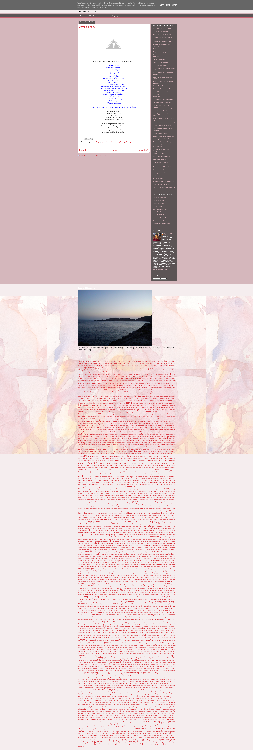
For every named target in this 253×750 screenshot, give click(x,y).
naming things (117, 472)
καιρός (112, 647)
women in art (128, 545)
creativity (98, 400)
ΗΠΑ (148, 637)
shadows (127, 519)
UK (126, 537)
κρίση (105, 658)
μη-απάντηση (117, 666)
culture (143, 400)
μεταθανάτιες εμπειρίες (142, 664)
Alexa (85, 370)
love (173, 456)
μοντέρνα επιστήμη (117, 673)
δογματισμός (95, 596)
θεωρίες (85, 643)
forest (107, 423)
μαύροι (166, 662)
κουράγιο (93, 658)
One (132, 478)
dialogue (80, 407)
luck (86, 458)
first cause (83, 423)
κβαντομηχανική (96, 653)
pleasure (116, 491)
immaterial (165, 440)
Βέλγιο (126, 579)
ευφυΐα (173, 632)
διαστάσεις (81, 592)
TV (124, 537)
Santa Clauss (120, 509)
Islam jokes (119, 449)
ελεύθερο (107, 604)
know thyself (124, 451)
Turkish (117, 537)
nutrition (151, 476)
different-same (91, 407)
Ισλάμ (135, 645)
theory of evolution (86, 534)
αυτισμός (115, 577)
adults (116, 361)
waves (149, 541)
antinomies (171, 372)
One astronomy (139, 478)
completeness (122, 394)
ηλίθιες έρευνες (113, 637)
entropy (173, 414)
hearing (86, 434)
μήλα (87, 668)
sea (146, 517)
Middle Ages (99, 465)
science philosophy (127, 513)
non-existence (137, 474)
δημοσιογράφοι (82, 590)
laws (132, 453)
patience (116, 484)
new (161, 472)
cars (89, 385)
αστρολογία (132, 575)
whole (157, 543)
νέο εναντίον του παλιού (165, 675)
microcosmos (171, 463)
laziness (136, 453)
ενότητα (80, 617)
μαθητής (129, 662)
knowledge (138, 451)
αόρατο (173, 567)
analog (143, 370)
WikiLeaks (166, 543)
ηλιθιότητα (122, 637)
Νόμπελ (144, 677)
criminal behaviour (107, 400)
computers (92, 396)
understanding (155, 536)
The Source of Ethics (159, 59)
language (114, 453)
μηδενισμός (81, 668)
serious (110, 519)
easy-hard (114, 412)
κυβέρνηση (129, 658)
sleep (151, 522)
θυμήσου (146, 643)
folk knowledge (92, 423)
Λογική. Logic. (87, 26)
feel (138, 421)
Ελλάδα (113, 604)
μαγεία (164, 660)
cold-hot (85, 392)
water (144, 541)
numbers (145, 476)
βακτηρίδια (105, 579)
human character (165, 436)
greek (106, 430)
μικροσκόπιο (100, 670)
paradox (127, 482)
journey (158, 449)
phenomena (111, 487)
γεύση (100, 584)
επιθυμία (147, 619)
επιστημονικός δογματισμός (122, 630)
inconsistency (81, 445)
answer (131, 372)
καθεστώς (81, 647)
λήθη (99, 660)
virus (119, 541)
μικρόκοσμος (81, 670)
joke (143, 449)
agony (149, 368)
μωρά (130, 675)
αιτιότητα (166, 552)
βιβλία (155, 579)
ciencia (94, 390)
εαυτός (91, 599)
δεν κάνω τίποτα (120, 588)
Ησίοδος (163, 637)
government (87, 430)
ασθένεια (110, 575)
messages (149, 463)
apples (103, 374)
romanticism (92, 509)
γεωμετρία (113, 584)
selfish (94, 519)
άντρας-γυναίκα (105, 567)
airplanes (167, 368)
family (110, 421)
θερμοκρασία (135, 640)
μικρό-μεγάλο (165, 668)
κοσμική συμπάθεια (162, 656)
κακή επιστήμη (119, 647)
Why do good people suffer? (161, 31)
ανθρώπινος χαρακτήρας (101, 562)
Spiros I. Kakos (91, 526)
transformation (171, 535)
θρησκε (99, 643)
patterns (126, 484)
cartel (92, 385)
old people (117, 478)
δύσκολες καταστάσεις (147, 597)
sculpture (141, 517)
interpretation (170, 447)
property (114, 497)
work (165, 545)
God (145, 427)
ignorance (119, 440)
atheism (141, 376)
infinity (108, 445)
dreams (80, 412)
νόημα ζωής (118, 677)
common (156, 392)
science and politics (92, 511)
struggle (124, 528)
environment (82, 416)
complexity (143, 394)
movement (150, 470)
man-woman (137, 458)
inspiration (141, 445)
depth (127, 405)
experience (103, 419)
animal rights (95, 372)
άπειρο (117, 569)
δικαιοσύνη (130, 594)
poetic (122, 491)
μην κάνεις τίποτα (94, 668)
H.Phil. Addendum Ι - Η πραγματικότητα (159, 95)
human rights (104, 438)
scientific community (98, 515)
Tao (82, 532)
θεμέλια (112, 640)
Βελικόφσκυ (133, 579)
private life (153, 495)
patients (121, 484)
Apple (99, 374)
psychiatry (134, 497)
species (173, 524)
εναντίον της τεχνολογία (160, 610)
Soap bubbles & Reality (159, 86)
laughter (124, 453)
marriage (152, 458)
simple (86, 522)
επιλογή (161, 619)
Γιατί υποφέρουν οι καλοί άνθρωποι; (163, 28)
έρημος (85, 632)
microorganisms (82, 465)
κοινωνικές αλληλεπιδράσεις (95, 656)
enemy (134, 414)
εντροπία (107, 617)
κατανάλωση (121, 649)
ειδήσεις (157, 599)
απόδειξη (93, 571)
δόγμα (87, 596)
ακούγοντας (100, 554)
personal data (95, 487)
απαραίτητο (111, 569)
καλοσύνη (161, 647)
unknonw (127, 539)
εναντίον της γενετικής (159, 606)
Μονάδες (145, 670)
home (165, 434)
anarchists (155, 370)
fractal (143, 423)
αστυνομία (150, 575)
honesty (89, 436)
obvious (94, 478)
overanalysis (95, 482)
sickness (155, 519)
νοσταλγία (157, 677)
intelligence (165, 445)
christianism (137, 388)
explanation (143, 419)
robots (80, 509)
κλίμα (155, 653)
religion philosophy (121, 504)
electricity (87, 414)
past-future (98, 484)
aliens (115, 370)
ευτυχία (167, 632)
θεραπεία (127, 640)
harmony (156, 432)
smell (173, 522)
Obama (156, 476)
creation (92, 400)
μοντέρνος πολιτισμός (148, 672)
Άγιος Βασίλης (98, 550)
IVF (127, 449)
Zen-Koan (146, 547)
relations (141, 502)
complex (136, 394)
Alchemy (80, 370)
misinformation (82, 467)
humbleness (128, 438)
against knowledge (100, 365)
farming (120, 421)
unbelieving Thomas (135, 537)
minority (139, 465)
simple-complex (104, 522)
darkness (80, 403)
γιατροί (145, 584)
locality (141, 456)
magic (103, 458)
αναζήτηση (172, 556)
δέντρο (134, 588)
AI (159, 368)
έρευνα (80, 632)
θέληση (106, 640)
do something (111, 410)
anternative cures (144, 372)
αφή (84, 579)
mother (134, 470)
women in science (138, 545)
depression (122, 405)
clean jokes (130, 390)
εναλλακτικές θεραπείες (88, 606)
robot (173, 506)
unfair (84, 539)
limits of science (101, 456)
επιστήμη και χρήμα (124, 624)
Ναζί (145, 675)
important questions (125, 443)
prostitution (121, 497)
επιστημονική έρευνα (154, 628)
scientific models (159, 515)
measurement (162, 460)
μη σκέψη (101, 666)
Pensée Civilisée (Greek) (160, 170)
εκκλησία (107, 602)
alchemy (172, 368)
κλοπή (160, 653)
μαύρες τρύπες (159, 662)
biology (145, 380)
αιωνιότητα (81, 554)
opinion (158, 478)
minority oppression (148, 465)
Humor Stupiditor (157, 212)
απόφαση (153, 571)
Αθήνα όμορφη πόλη (100, 552)
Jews (140, 449)
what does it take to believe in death (114, 543)
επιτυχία (149, 630)
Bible (129, 380)
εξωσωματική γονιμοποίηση (85, 619)
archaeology (119, 374)
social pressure (106, 524)
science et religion (94, 513)
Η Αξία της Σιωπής (158, 178)
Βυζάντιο (130, 581)
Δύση (138, 597)
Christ (130, 388)
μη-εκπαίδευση (133, 666)
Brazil (115, 383)
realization (99, 502)
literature (117, 456)
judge (164, 449)
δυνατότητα (132, 597)
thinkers (102, 535)
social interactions (95, 524)
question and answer (111, 499)
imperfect (96, 443)
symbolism (139, 530)
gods (154, 427)
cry (127, 400)
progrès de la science (84, 497)
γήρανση (136, 584)
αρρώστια (140, 573)
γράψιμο (152, 586)
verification (90, 541)
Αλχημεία (115, 556)
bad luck (143, 378)
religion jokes (110, 504)
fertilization (148, 421)
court (163, 398)
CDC (133, 385)
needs (144, 472)
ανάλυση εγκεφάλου (118, 558)
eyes (79, 421)
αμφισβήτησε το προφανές (139, 556)
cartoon (96, 385)
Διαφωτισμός (136, 592)
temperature (129, 532)
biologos (139, 380)
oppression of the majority (130, 480)
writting (101, 547)
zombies (159, 547)
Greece (94, 429)
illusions (143, 440)
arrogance (155, 374)
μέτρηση (94, 666)
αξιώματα (147, 567)
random (159, 499)
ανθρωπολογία (82, 564)
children (101, 387)
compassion (114, 394)
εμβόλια (132, 604)
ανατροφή (87, 560)
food (99, 423)
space (158, 524)
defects (166, 403)
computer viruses (82, 396)
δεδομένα (105, 588)
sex (119, 519)
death (128, 402)
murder (162, 470)
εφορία (104, 635)
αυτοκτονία (155, 577)
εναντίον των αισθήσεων (88, 614)
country (137, 398)
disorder (167, 407)
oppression (81, 480)
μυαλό (104, 675)
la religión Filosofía (88, 453)
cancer (157, 383)
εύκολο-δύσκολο (154, 632)
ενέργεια (153, 615)
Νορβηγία (150, 677)
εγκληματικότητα (117, 599)
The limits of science (159, 49)
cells (136, 385)
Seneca (99, 519)
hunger (152, 438)
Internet (161, 446)
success (100, 530)
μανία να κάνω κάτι (143, 662)
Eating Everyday (157, 206)
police (140, 491)
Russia (98, 509)
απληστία (155, 569)
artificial (165, 374)
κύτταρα (163, 658)
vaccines (164, 539)
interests (130, 447)
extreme (173, 419)
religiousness (155, 504)
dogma (138, 409)
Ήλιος (140, 637)
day (116, 403)
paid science (103, 482)
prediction (81, 495)
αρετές (173, 571)
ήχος (167, 637)
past (93, 484)
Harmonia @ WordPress (160, 215)
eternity (119, 416)
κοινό (173, 653)
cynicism (165, 400)
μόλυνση (139, 670)
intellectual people (155, 445)
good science (164, 427)
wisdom (104, 545)
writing (85, 547)
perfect (168, 484)
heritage (121, 434)
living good (135, 456)
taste (94, 532)
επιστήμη (170, 619)
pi (174, 489)
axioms (106, 378)
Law (129, 453)
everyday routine (155, 416)
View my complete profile (160, 269)
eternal (113, 416)
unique (106, 539)
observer (89, 478)
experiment (111, 419)
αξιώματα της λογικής (117, 142)
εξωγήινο (165, 617)
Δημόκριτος (171, 588)
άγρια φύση (127, 550)
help (110, 434)
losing (169, 456)
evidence (170, 416)
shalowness (134, 519)
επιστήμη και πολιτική (92, 624)
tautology (99, 532)
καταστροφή (155, 651)
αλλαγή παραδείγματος (145, 554)
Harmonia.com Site (129, 16)
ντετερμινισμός (170, 677)
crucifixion (123, 400)
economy (144, 411)
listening (110, 456)
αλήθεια (126, 554)
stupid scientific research (151, 528)
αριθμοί (80, 573)
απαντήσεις (97, 569)
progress (94, 497)
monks (117, 470)
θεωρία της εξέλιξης (159, 640)
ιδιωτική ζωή (95, 645)
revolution (144, 506)
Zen (142, 547)
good (158, 427)
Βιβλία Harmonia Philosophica (161, 221)
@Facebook (142, 16)
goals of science (138, 427)
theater (155, 532)
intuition (80, 449)
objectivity (162, 476)
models (90, 467)
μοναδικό (152, 670)
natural (128, 472)
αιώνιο (173, 552)
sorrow (144, 524)
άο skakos (167, 567)
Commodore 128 (120, 392)
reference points (120, 502)
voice (127, 541)
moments (94, 470)
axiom (87, 142)
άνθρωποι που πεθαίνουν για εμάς (137, 562)
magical (108, 458)
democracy (106, 405)
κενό (105, 653)
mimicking (106, 465)
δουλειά (108, 597)
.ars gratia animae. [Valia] (160, 209)
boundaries (85, 383)
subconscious (171, 528)
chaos (166, 385)
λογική (128, 142)
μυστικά (120, 675)
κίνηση (114, 653)
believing (118, 380)
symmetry (152, 530)
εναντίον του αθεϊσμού (98, 612)
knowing (131, 451)
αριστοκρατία (100, 573)
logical (149, 456)
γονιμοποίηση (140, 586)
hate (169, 432)
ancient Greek (172, 370)
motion (139, 470)
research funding (113, 506)
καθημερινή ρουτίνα (96, 647)
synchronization (167, 530)
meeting (108, 463)
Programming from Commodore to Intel (164, 181)
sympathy (159, 530)
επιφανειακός (156, 630)
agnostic (136, 368)
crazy (87, 400)
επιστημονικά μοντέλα (133, 626)
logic (102, 142)
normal (91, 476)
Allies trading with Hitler (159, 159)
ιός (129, 645)
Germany (120, 427)
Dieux (84, 407)
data (97, 403)
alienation (109, 370)
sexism (123, 519)
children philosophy (112, 388)
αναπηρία (159, 558)
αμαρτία (126, 556)
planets (97, 491)
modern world (87, 470)
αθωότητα (118, 552)
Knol (119, 451)
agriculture (155, 368)
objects (168, 476)
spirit (85, 526)
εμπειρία (143, 604)
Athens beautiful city (170, 376)
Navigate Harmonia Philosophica (162, 184)
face (81, 421)
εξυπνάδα (159, 617)
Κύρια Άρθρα (155, 658)
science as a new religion (144, 511)
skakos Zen (131, 522)
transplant (87, 537)
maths (122, 460)
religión (168, 502)
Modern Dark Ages (152, 467)
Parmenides (154, 482)
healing (173, 432)
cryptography (137, 400)
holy (161, 434)
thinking (107, 535)
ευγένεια (129, 632)
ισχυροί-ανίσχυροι (169, 645)
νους (163, 677)
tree (95, 537)
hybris (164, 438)
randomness (167, 499)
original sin (167, 480)
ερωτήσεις (97, 632)
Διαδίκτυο (121, 590)
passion (89, 484)
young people (127, 547)
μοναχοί (165, 670)
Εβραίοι (96, 599)
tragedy (163, 535)
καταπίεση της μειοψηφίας (166, 649)
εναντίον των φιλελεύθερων (120, 615)
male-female (128, 458)
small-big (162, 522)
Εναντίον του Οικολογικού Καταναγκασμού (160, 145)
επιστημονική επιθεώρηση (137, 628)
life (86, 455)
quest (97, 499)
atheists (155, 376)
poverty (127, 493)
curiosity (156, 400)
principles (137, 495)
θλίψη (94, 643)
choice (120, 388)
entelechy (167, 414)
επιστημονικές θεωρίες (104, 628)
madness (98, 458)
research (104, 506)
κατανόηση (130, 649)
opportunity (164, 478)
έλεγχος (151, 602)
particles (165, 482)
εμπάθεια (137, 604)
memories (115, 463)
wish (109, 545)
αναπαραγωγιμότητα (150, 558)
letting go (172, 453)
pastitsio (105, 484)
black (153, 380)
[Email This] (85, 139)
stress (105, 528)
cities (110, 390)
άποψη (158, 571)
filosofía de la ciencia (169, 421)
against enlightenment (163, 363)
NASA (123, 472)
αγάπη (165, 547)
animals (103, 372)
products (164, 495)
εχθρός (109, 635)
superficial (121, 530)
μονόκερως (81, 673)
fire (78, 423)
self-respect (87, 519)
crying (131, 400)
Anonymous (125, 372)
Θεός (121, 640)
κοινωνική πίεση (110, 656)
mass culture (168, 458)
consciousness (139, 396)
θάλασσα (172, 637)
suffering (106, 530)
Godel (150, 427)
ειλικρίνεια (168, 599)
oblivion (172, 476)
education (152, 411)
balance (162, 378)
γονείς (127, 586)
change (160, 385)
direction (120, 407)
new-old (84, 474)
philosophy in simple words (167, 487)
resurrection (136, 506)
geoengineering (91, 427)
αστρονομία (141, 575)
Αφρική (88, 579)
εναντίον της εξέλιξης (126, 608)
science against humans (152, 509)
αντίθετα (130, 564)
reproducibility (88, 506)
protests (128, 497)
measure (154, 460)
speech (80, 526)
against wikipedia (120, 368)
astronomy (133, 376)
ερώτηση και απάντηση (114, 632)
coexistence (151, 390)
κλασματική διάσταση (146, 653)
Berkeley (124, 380)
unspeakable (146, 539)
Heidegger (96, 434)
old (113, 478)
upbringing (153, 539)
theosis (97, 535)
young (121, 547)
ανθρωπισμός (113, 562)
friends (120, 425)
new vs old (166, 472)
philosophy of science (99, 489)
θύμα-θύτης (139, 643)
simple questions (94, 522)
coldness (90, 392)
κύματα (141, 658)
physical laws (158, 489)
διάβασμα (106, 590)
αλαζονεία (109, 554)
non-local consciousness (160, 474)
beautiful (167, 378)
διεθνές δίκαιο (111, 594)
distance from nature (85, 410)
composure (162, 394)
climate (135, 390)
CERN (150, 385)
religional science (145, 504)
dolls (162, 410)
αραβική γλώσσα (166, 571)
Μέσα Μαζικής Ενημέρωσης (117, 664)
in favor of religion (170, 443)
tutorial (121, 537)
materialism (99, 460)
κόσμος (172, 655)
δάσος (99, 588)
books (80, 383)
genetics (171, 425)
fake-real (105, 421)
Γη (132, 584)
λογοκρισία (140, 660)
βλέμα (92, 581)
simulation (118, 522)
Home (114, 150)
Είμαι (174, 599)
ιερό (102, 645)
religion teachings (134, 504)
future (138, 425)
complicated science (153, 394)
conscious (129, 396)
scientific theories (107, 517)
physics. (171, 489)
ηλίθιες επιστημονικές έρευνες (96, 637)
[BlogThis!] (86, 139)
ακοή (92, 554)
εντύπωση (113, 617)
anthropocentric (154, 372)
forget (112, 423)
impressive (160, 443)
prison (147, 495)
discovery (149, 407)
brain (92, 383)
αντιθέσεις (124, 564)
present (121, 495)
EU (134, 416)
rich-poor (155, 506)
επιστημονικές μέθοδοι (120, 628)
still (91, 528)
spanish (163, 524)
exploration (167, 419)
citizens (115, 390)
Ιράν (132, 645)
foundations (137, 423)
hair (135, 430)
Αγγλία (91, 550)
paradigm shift (120, 482)
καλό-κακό (153, 647)
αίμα (127, 552)
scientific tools (118, 517)
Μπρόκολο (99, 675)
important (103, 443)
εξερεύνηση (134, 617)
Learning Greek (150, 453)
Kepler (99, 451)
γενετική (171, 581)
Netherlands (155, 472)
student (129, 528)
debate (135, 403)
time (119, 534)
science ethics (104, 513)
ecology (125, 411)
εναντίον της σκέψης (146, 610)
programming (171, 495)
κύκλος (136, 658)
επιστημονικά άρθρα (102, 626)
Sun (116, 530)
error (98, 416)
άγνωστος (121, 550)
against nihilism (144, 365)
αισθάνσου (139, 552)
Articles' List (92, 16)
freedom (110, 425)
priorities (142, 495)
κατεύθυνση (163, 651)
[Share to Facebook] (90, 139)
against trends (111, 368)
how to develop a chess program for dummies (111, 436)
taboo (173, 530)
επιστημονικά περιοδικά (149, 626)
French (115, 425)
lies (82, 456)
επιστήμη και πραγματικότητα (108, 624)
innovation (129, 445)
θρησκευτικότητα (130, 643)
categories (102, 385)
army (149, 374)
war (141, 541)
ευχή (87, 635)
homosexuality (82, 436)
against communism (103, 363)
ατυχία (106, 577)
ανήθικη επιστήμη (138, 560)
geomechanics (107, 427)
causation (125, 385)
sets (116, 519)
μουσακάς (172, 673)
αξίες (119, 567)
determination (157, 405)
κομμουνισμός (147, 656)
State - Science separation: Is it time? (164, 123)
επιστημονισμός (140, 630)
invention (86, 449)
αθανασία (172, 550)
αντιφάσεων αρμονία (85, 567)
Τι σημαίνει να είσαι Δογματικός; (162, 102)
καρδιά (95, 649)
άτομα (96, 577)
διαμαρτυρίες (168, 590)
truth (105, 537)
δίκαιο (124, 594)
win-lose (97, 545)
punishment (159, 497)
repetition (80, 506)
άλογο (94, 556)
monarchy (105, 470)
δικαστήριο (149, 594)
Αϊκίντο (124, 552)
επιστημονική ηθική (168, 628)
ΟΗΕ (95, 679)
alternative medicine (128, 370)
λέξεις (95, 660)
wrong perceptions (110, 547)
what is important (131, 543)
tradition (158, 535)
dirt (125, 407)
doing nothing (156, 410)
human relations (95, 438)
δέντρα (128, 588)
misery (173, 465)
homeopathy (171, 434)
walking (137, 541)
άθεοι (87, 551)
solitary (135, 524)
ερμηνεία (91, 632)
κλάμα (130, 653)
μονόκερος (171, 670)
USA (160, 539)
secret (154, 517)
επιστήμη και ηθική (141, 622)
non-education (121, 474)
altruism (138, 370)
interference (136, 447)
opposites (172, 478)
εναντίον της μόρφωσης (110, 610)
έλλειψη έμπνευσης (123, 604)
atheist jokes (148, 376)
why (161, 543)
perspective (102, 487)
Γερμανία (94, 584)
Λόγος (147, 660)
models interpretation (100, 467)
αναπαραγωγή (138, 558)
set (114, 519)
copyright (105, 398)
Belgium (109, 380)
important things (137, 443)
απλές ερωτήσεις (146, 569)
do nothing (103, 410)
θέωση (90, 643)
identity (105, 440)
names (110, 472)
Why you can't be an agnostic (161, 156)
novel (135, 476)
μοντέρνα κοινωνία (131, 673)
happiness (140, 430)
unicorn (101, 539)
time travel (124, 535)
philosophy (130, 486)
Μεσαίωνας (131, 664)
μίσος (111, 670)
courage (159, 398)
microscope (91, 465)
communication (87, 394)
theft (159, 532)
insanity (135, 445)
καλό (148, 647)
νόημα (110, 677)
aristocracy (144, 374)
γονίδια (132, 586)
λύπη (159, 660)
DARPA (86, 403)
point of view (133, 491)
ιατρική (160, 642)
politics (158, 491)
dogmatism (146, 409)
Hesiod (131, 434)
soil (132, 524)
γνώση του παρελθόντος (117, 586)
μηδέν (173, 666)
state (148, 526)
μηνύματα (102, 668)
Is (111, 449)
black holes (159, 380)
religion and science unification (95, 504)
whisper (153, 543)
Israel (124, 449)
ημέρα (144, 637)
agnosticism (143, 368)
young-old (134, 547)
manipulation (145, 458)
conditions (123, 396)
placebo (84, 491)
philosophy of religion (85, 489)
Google (80, 430)
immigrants (172, 440)
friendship (125, 425)
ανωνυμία (114, 567)
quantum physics (90, 499)
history (142, 434)
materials (108, 460)
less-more (166, 453)
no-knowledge (107, 474)
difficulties (99, 407)
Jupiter (79, 451)
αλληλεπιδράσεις (158, 554)
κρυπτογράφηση (120, 658)
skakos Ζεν (139, 522)
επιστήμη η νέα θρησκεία (109, 621)
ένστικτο (86, 617)
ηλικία (128, 637)
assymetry (119, 376)
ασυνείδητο (165, 575)
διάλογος (160, 590)
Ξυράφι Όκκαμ (89, 679)
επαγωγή (97, 619)
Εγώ (123, 599)
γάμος (141, 581)
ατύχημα (101, 577)
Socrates (121, 524)
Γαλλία (136, 581)
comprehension (171, 394)
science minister (114, 513)
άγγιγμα (86, 550)
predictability (165, 493)
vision (124, 541)
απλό (159, 569)
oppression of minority (93, 480)
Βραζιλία (124, 581)
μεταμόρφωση (155, 664)
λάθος (169, 658)
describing (133, 405)
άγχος (133, 550)
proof (101, 497)
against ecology (137, 363)
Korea (167, 451)
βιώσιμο (87, 581)
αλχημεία (108, 556)
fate (128, 421)
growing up (127, 430)
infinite (103, 445)
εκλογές (113, 602)
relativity (155, 502)
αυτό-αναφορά (122, 577)
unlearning (134, 539)
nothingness (129, 476)
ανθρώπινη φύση (88, 562)
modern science (164, 467)
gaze (149, 425)
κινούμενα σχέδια (122, 653)
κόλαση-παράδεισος (126, 656)
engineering (145, 414)
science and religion (118, 511)
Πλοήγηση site (116, 16)
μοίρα (128, 670)
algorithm (99, 370)
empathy (107, 414)
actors (107, 361)
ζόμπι (128, 635)
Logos (158, 456)
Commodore (111, 392)
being (103, 380)
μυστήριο (115, 675)
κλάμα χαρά (136, 653)
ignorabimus (111, 440)
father (132, 421)
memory (123, 463)
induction (92, 445)
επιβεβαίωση (120, 619)
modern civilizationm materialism (135, 467)
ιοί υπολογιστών (122, 645)
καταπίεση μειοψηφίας (150, 649)
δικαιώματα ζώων (140, 594)
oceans (109, 478)
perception (160, 484)
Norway (96, 476)
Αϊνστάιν (132, 552)
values (169, 539)
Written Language (93, 547)
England (152, 414)
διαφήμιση (111, 592)
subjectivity (92, 530)
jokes (147, 449)
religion (162, 501)
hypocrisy (82, 440)
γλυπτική (155, 584)
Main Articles (115, 458)
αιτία (161, 552)
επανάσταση (111, 619)
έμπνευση (172, 604)
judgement (170, 449)
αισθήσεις (154, 551)
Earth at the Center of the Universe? (163, 89)
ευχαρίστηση (81, 635)
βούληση (118, 581)
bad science (150, 378)
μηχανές (113, 668)
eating (119, 412)
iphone (96, 449)
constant (156, 396)
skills (144, 522)
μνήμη (122, 670)
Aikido (162, 368)
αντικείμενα (137, 564)
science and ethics (164, 509)
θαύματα (91, 640)
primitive (131, 495)
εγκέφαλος (105, 599)
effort (158, 412)
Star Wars (139, 526)
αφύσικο (94, 579)
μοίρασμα (133, 670)
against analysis (136, 361)
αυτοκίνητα (147, 577)
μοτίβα (167, 673)
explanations (151, 419)
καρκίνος (102, 649)
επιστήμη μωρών (136, 624)
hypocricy (171, 438)
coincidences (159, 390)
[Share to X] (88, 139)
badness (156, 378)
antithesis (86, 374)
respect (121, 506)
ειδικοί (162, 599)
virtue (116, 541)
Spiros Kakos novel (115, 526)
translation (81, 537)
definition (172, 403)
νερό (92, 677)
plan (88, 491)
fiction (161, 421)
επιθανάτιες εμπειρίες (137, 619)
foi (87, 423)
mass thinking (86, 460)
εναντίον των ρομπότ (105, 615)
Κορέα (153, 656)
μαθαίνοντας (108, 662)
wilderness (81, 545)
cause (129, 385)
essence (102, 416)
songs (140, 524)
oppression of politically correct (111, 480)
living (129, 456)
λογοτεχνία (154, 660)
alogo (119, 370)
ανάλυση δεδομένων (104, 558)
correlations (112, 398)
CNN (139, 390)
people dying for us (149, 484)
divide (94, 410)
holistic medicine (155, 434)
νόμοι (139, 677)
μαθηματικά (117, 662)
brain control (109, 383)
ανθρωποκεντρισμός (169, 562)
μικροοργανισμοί (91, 670)
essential (108, 416)
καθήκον (87, 647)
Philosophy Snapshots (159, 197)
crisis (114, 400)
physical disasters (148, 489)
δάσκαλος (93, 588)
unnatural (139, 539)
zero (154, 547)
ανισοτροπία (112, 564)
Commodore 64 (132, 392)
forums (131, 423)
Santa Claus (113, 509)
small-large (169, 522)
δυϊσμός (114, 597)
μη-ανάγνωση (109, 666)
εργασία (172, 630)
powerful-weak (138, 493)
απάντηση (104, 569)
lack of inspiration (103, 453)
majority (122, 458)
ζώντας (160, 635)
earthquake (107, 412)
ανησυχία (147, 560)
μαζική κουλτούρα (89, 662)
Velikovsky (83, 541)
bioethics (133, 380)
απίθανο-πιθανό (125, 569)
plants (107, 491)
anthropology (163, 372)
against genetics (88, 365)
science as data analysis (160, 511)
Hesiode (135, 434)
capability (162, 383)
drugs (85, 412)
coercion (144, 390)
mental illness (133, 463)
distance (173, 407)
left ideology (158, 453)
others (80, 482)
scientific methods (148, 515)
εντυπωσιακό (121, 617)
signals (160, 519)
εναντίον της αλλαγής (131, 606)
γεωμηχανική (120, 584)
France (148, 423)
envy (87, 416)
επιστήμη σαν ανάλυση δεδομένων (154, 624)
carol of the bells (82, 385)
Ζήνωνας (123, 635)
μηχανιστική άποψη (144, 668)
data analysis (104, 403)
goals (131, 427)
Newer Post (84, 150)
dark (174, 400)
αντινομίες (164, 564)
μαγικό (169, 660)
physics (166, 489)
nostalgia (102, 476)
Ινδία (115, 645)
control (100, 398)
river (169, 506)
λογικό (127, 660)
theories (167, 532)
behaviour (97, 380)
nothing (122, 476)
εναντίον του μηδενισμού (151, 612)
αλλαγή (133, 554)
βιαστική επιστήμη (146, 579)
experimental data (121, 419)
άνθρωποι (122, 562)
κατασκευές (146, 651)
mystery (97, 472)
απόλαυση (107, 571)
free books (169, 423)
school (126, 509)
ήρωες (159, 637)
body (173, 380)
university (122, 539)
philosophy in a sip (154, 487)
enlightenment (160, 414)
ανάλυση (94, 558)
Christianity (144, 388)
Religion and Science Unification (162, 34)
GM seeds (126, 427)
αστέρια (125, 575)
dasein (92, 403)
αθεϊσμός (81, 552)
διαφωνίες (128, 592)
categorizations (110, 385)
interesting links (112, 447)
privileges (159, 495)
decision (147, 403)
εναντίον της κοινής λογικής (163, 608)
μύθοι (109, 675)
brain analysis (99, 383)
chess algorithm (87, 388)
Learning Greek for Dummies (161, 173)
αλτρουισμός (101, 556)
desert (138, 405)
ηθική (166, 635)
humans (120, 438)
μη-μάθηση (142, 666)
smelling (80, 524)
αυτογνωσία (140, 577)
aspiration (103, 376)
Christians (152, 388)
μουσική (80, 675)
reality (93, 501)
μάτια (152, 662)
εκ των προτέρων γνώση (95, 602)
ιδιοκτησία (81, 645)
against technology (90, 368)
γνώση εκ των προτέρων (102, 586)
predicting (172, 493)
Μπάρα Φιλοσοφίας (89, 675)
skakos (125, 522)
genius (84, 427)
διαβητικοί (113, 590)
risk (167, 506)
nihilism (100, 474)
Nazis (137, 472)
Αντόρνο (96, 567)
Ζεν (113, 635)
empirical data (116, 414)
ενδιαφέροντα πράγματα (142, 615)
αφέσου (80, 579)
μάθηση (124, 662)
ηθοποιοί (172, 635)
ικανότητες (110, 645)
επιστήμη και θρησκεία (155, 622)
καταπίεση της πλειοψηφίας (108, 651)
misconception (165, 465)
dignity (109, 407)
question (102, 499)
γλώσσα (167, 583)
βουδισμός (112, 581)
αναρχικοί (172, 558)
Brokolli (119, 383)
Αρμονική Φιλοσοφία (124, 573)
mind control (119, 465)
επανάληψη (103, 619)
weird (79, 543)
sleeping (156, 522)
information (115, 445)
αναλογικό (88, 558)
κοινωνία (81, 655)
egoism (163, 412)
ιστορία (154, 645)
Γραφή (146, 586)
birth (150, 380)
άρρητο (134, 573)
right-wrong (161, 506)
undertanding (166, 537)
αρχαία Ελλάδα (160, 573)
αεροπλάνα (165, 550)
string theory (111, 528)
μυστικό (125, 675)
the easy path (149, 532)
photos (140, 489)
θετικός (142, 640)
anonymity (117, 372)
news (89, 474)
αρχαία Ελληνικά (170, 573)
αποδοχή (100, 571)
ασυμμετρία (157, 575)
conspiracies (149, 396)
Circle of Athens (104, 390)
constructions (171, 396)
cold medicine (167, 390)
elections (80, 414)
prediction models (90, 495)
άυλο (110, 577)
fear (135, 421)
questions (134, 499)
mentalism (142, 463)
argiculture (130, 374)
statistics (87, 528)
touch (135, 535)
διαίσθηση (136, 590)
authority (85, 378)
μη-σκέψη (159, 666)
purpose (166, 497)
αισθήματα (146, 552)
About (151, 16)
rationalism (81, 502)
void (130, 541)
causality (119, 385)
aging (131, 368)
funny (133, 425)
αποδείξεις (86, 571)
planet (92, 491)
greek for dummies (114, 430)
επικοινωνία (154, 619)
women (121, 545)
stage (134, 526)
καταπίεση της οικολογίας (87, 651)
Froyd (130, 425)
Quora (140, 499)
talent (79, 532)
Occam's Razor (102, 478)
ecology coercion (134, 412)
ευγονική (135, 632)
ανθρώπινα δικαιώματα (159, 560)
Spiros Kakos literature (102, 526)
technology (113, 532)
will (85, 545)
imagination (150, 440)
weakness (157, 541)
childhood (95, 388)
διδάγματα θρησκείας (91, 594)
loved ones (81, 458)
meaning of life (144, 460)
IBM (97, 440)
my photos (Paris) (88, 472)
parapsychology (135, 482)
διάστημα (88, 592)
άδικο (146, 550)
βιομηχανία (81, 581)
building (130, 383)
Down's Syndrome (169, 410)
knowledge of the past (150, 451)
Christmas (158, 388)
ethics (129, 416)
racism (144, 499)
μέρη (105, 664)
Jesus (136, 449)
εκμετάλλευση (121, 602)
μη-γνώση (125, 666)
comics (104, 392)
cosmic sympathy (122, 398)
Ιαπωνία (152, 643)
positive (85, 493)
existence (89, 418)
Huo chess (158, 438)
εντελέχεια (93, 617)
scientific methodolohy (136, 515)
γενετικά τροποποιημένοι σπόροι (158, 581)
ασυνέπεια (172, 575)
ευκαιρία (146, 632)
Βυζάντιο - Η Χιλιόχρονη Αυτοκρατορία (164, 142)
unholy (96, 539)
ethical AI (123, 416)
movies (157, 470)
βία (138, 579)
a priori (80, 361)
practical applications (150, 493)
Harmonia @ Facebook (159, 218)
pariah (148, 482)
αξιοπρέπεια (134, 567)
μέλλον (101, 664)
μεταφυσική (88, 666)
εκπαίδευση (130, 602)
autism (90, 378)
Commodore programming (145, 392)
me (130, 460)
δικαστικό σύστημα (159, 594)
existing (97, 419)
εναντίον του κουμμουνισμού (134, 612)
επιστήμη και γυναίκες (128, 622)
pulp (154, 497)
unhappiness (90, 539)
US (157, 539)
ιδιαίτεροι (172, 643)
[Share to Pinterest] (92, 139)
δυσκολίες (158, 597)
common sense (165, 392)
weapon (167, 541)
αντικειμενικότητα (146, 564)
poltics (170, 491)
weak (152, 541)
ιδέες (167, 643)
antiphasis (80, 374)
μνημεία (116, 670)
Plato (111, 491)
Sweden (133, 530)
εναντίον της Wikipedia (117, 606)
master (92, 460)
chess (79, 388)
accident (98, 361)
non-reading (171, 474)
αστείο (120, 575)
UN (129, 537)
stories (95, 528)
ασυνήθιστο (81, 577)
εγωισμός (128, 599)
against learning (112, 365)
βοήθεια (105, 581)
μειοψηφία (95, 664)
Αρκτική (107, 573)
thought (113, 535)
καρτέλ (108, 649)
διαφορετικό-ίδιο (119, 592)
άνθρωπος (91, 564)
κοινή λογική (166, 653)
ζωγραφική (138, 635)
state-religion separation (159, 526)
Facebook (86, 421)
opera (154, 478)
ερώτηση (104, 632)
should (150, 519)
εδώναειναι (136, 599)
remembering (171, 504)
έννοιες (173, 615)
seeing (166, 517)
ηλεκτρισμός (81, 637)
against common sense (89, 363)
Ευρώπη (161, 632)
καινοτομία (106, 647)
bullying (135, 383)
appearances (93, 374)
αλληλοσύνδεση (83, 556)
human (157, 436)
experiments (131, 419)
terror (135, 532)
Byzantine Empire (143, 383)
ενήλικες (158, 615)
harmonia (148, 429)
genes (153, 425)
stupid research (137, 528)
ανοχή (118, 564)
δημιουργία (152, 588)
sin (122, 522)
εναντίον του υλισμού (167, 612)
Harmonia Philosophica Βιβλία (142, 432)
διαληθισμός (144, 590)
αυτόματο (163, 577)
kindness (114, 451)
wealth (163, 541)
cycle (160, 400)
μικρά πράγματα (155, 668)
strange (100, 528)
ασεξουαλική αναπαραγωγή (98, 575)
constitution (163, 396)
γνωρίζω (80, 586)
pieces (79, 491)
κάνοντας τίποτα (170, 647)
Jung (174, 449)
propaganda (107, 497)
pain (108, 482)
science (141, 508)
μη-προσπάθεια (150, 666)
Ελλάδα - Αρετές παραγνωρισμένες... (163, 136)
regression (134, 502)
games (142, 425)
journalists (152, 449)
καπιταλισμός (82, 649)
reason (105, 502)
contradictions (93, 398)
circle (98, 390)
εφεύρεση (92, 635)
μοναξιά (158, 670)
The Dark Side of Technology (161, 105)
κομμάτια (140, 656)
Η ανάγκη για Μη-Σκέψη (160, 65)
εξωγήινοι (172, 617)
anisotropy (111, 372)
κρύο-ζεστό (111, 658)
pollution (164, 491)
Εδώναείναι (144, 599)
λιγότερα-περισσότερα (113, 660)
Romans (85, 509)
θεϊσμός (101, 640)
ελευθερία (100, 604)
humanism (113, 438)
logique (153, 456)
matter (127, 460)
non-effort (129, 474)
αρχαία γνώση (150, 573)
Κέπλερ (110, 653)
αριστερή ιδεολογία (89, 573)
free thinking (95, 425)
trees (98, 537)
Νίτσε (105, 677)
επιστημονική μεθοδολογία (101, 630)
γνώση (90, 586)
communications (97, 394)
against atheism (146, 361)
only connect (148, 478)
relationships (148, 502)
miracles (158, 465)
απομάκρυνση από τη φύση (120, 571)
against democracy (124, 363)
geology (99, 427)
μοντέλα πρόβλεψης (104, 673)
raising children (152, 499)
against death (113, 363)
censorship (143, 385)
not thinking (108, 476)
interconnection (102, 447)
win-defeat (92, 545)
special (168, 524)
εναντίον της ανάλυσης (145, 606)
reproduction (96, 506)
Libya (79, 456)
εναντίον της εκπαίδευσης (110, 608)
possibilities (91, 493)
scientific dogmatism (111, 515)
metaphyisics (156, 463)
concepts (116, 396)
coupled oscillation (151, 398)
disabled (134, 407)
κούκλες (80, 658)
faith (100, 421)
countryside (142, 398)
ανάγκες (158, 556)
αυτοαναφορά (132, 577)
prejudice (106, 495)
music (167, 470)
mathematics (115, 460)
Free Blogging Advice (160, 423)
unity (110, 539)
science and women (130, 511)
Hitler (147, 434)
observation (82, 478)
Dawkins (111, 403)
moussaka (144, 470)
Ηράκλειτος (153, 637)
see (162, 517)
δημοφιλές (91, 590)
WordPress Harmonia (151, 545)
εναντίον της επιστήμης (142, 608)
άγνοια (106, 550)
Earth (101, 412)
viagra (96, 541)
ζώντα (149, 635)
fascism (125, 421)
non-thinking (83, 476)
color (95, 392)
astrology (125, 376)
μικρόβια (172, 668)
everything (163, 416)
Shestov (145, 519)
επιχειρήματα (165, 630)
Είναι (80, 601)
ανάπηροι (166, 558)
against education (150, 363)
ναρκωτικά (151, 675)
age (128, 368)
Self (170, 517)
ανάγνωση (164, 556)
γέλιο (145, 581)
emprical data (126, 414)
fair (91, 421)
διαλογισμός (153, 590)
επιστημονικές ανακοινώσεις (166, 626)
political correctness (148, 491)
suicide (112, 530)
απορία (133, 571)
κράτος (100, 658)
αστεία (115, 575)
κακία (126, 647)
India (87, 445)
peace (132, 484)
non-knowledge (147, 474)
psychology (142, 497)
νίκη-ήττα (100, 677)
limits (93, 456)
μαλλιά (135, 662)
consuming (81, 398)
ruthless (103, 509)
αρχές (87, 575)
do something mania (123, 410)
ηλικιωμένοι (134, 637)
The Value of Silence (159, 176)
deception (141, 403)
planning (102, 491)
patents (110, 484)
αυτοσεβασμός (170, 577)
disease (162, 407)
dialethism (172, 405)
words (161, 545)
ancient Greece (162, 370)
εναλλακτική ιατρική (103, 606)
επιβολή (127, 619)
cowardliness (81, 400)
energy (138, 414)
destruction (148, 405)
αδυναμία (158, 550)
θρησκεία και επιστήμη (117, 643)
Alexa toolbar (91, 370)
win (88, 545)
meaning (134, 460)
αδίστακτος (151, 550)
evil (174, 416)
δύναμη (125, 597)
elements (93, 414)
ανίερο (98, 564)
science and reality (105, 511)
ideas (100, 440)
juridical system (87, 451)
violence (111, 541)
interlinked (144, 447)
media (84, 463)
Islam (114, 449)
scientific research (83, 517)
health (80, 434)
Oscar (173, 480)
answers (136, 372)
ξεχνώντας (81, 679)
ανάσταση (81, 560)
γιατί (141, 584)
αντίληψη (157, 564)
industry (98, 445)
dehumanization (94, 405)
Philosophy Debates (158, 200)
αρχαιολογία (81, 575)
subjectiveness (82, 530)
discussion (156, 407)
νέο (156, 675)
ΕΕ (150, 599)
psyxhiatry (149, 497)
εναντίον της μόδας (96, 610)
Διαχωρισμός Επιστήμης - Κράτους (163, 139)
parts (169, 482)
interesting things (122, 447)
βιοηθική (164, 579)
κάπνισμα (90, 649)
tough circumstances (150, 535)
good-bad (172, 427)
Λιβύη (103, 660)
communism (106, 394)
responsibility (128, 506)
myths (102, 472)
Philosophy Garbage (158, 203)
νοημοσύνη (127, 677)
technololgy (121, 532)
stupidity (164, 528)
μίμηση (107, 670)
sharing (140, 519)
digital (104, 407)
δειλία (111, 588)
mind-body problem (130, 465)
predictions (98, 495)
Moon (129, 470)
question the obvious (124, 499)
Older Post (143, 150)
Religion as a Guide (158, 153)
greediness (101, 430)
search (150, 517)
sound (153, 524)
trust (102, 537)
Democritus (115, 405)
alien (104, 370)
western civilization (93, 543)
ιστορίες (160, 645)
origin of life (160, 480)
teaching (105, 532)
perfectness (87, 487)
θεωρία (147, 640)
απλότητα (164, 569)
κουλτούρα (86, 658)
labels (95, 453)
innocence (122, 445)
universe (115, 539)
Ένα (79, 606)
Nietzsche (95, 474)
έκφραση (137, 602)
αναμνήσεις (129, 558)
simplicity (112, 522)
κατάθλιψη (113, 649)
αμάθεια (121, 556)
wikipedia (172, 543)
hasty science (163, 432)
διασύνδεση (97, 592)
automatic (96, 378)
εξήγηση (147, 617)
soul (149, 524)
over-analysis (86, 482)
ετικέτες (124, 632)
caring (173, 383)
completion (130, 394)
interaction (85, 447)
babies (120, 378)
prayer (159, 493)
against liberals (121, 365)
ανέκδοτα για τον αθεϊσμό (123, 560)
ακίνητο (87, 554)
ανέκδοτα (94, 560)
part (160, 482)
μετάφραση (81, 666)
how (94, 436)
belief (114, 380)
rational (173, 499)
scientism (126, 517)
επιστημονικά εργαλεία (117, 626)
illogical (132, 440)
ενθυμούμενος (166, 615)
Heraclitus (115, 434)
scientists (134, 517)
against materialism (133, 365)
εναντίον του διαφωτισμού (116, 612)
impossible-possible (150, 443)
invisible (91, 449)
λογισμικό (133, 660)
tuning (109, 537)
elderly (173, 412)
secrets (158, 517)
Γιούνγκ (150, 584)
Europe (143, 416)
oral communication (146, 480)
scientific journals (124, 515)
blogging (165, 380)
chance (155, 385)
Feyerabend (156, 421)
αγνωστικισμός (113, 550)
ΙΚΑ (105, 645)
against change (156, 361)
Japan (133, 449)
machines (91, 458)
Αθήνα (92, 552)
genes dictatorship (162, 425)
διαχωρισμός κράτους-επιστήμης (150, 592)
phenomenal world (120, 487)
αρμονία (113, 573)
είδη (152, 599)
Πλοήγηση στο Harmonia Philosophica (164, 187)
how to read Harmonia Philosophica (137, 436)
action (103, 361)
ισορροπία (141, 645)
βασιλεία (121, 579)
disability (129, 407)
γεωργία (128, 584)
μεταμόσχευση (164, 664)
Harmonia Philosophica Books (161, 223)
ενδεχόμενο (131, 615)
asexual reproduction (94, 376)
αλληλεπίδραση (170, 554)
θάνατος (82, 639)
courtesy (168, 398)
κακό (130, 647)
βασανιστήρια (114, 579)
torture (131, 535)
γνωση (85, 586)
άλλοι (90, 556)
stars (144, 526)
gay (146, 425)
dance (170, 400)
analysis (148, 370)
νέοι (83, 677)
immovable (89, 443)
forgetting (117, 423)
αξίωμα (107, 142)
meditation (101, 463)
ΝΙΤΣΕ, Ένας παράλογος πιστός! (162, 108)
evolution (81, 419)
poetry (126, 491)
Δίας (174, 590)
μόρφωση (161, 673)
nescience (149, 472)
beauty (85, 380)
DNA (98, 409)
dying (98, 412)
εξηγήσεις (141, 617)
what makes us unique (143, 543)
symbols (145, 530)
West (82, 543)
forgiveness (125, 423)
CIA (91, 390)
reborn (109, 502)
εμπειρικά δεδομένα (153, 604)
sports (124, 526)
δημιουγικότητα (142, 588)
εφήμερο (99, 635)
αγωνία (142, 550)
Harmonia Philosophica (161, 430)
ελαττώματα (144, 602)
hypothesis (90, 440)
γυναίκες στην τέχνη (84, 588)
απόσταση (139, 571)
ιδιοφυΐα (87, 645)
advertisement (122, 361)
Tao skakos (88, 532)
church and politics (83, 390)
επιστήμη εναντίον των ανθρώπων (88, 622)
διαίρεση (129, 590)
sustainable (127, 530)
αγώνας (138, 550)
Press (125, 495)
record (114, 502)
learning (141, 453)
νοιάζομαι (134, 677)
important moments (113, 443)
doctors (132, 410)
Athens (161, 376)
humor (147, 438)
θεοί (117, 640)
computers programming (106, 396)
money (111, 469)
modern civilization (117, 467)
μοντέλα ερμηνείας (91, 673)
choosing (125, 388)
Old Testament (125, 478)
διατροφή (104, 592)
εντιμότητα (99, 617)
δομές (104, 597)
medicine (92, 462)
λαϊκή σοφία (88, 660)
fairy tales (96, 421)
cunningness (150, 400)
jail (129, 449)
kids (102, 451)
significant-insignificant (169, 519)
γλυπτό (161, 584)
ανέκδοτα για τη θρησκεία (105, 560)
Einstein (168, 412)
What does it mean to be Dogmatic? (163, 99)
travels (92, 537)
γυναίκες (158, 586)
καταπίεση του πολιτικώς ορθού (130, 651)
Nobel (114, 474)
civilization (122, 390)
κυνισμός (148, 658)
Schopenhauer (133, 509)
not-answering (116, 476)
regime (128, 502)
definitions (82, 405)
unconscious (145, 537)
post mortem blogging (111, 493)
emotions (100, 414)
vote (133, 541)
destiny (142, 405)
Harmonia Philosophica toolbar (123, 432)
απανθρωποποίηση (86, 568)
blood (170, 380)
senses (104, 519)
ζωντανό (154, 635)
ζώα (133, 635)
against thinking (102, 368)
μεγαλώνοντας (87, 664)
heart (91, 434)
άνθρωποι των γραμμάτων (155, 562)
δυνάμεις (120, 597)
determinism (165, 405)
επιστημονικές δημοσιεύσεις (86, 628)
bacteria (137, 378)
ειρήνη (84, 602)
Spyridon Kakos (169, 234)
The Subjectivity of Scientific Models (163, 167)
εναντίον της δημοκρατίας (92, 608)
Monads (99, 470)
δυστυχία (165, 597)
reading (87, 502)
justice (94, 451)
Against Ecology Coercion (160, 133)
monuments (123, 470)
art (161, 374)
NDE (141, 472)
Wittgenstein (115, 545)
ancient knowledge (84, 372)
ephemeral (92, 416)
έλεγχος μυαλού (161, 602)
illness (127, 440)
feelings (142, 421)
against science (163, 365)
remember (163, 504)
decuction (160, 403)
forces (103, 423)
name (106, 472)
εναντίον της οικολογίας (129, 610)
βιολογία (171, 579)
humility (142, 438)
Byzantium (151, 383)
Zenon (151, 547)
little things (124, 456)
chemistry (172, 385)
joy (162, 449)
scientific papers (170, 515)
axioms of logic (95, 142)
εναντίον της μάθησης (84, 610)
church (173, 388)
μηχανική (119, 668)
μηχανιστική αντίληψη (130, 668)
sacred (108, 509)
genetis (80, 427)
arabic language (111, 374)
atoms (80, 378)
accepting (93, 361)
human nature (85, 438)
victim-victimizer (103, 541)
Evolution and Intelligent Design (162, 125)
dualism (89, 412)
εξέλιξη (127, 617)
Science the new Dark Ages (145, 513)
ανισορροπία (104, 564)
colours (99, 392)
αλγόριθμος (119, 554)
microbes (164, 463)
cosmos (131, 398)
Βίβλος (160, 579)
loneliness (164, 456)
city (118, 390)
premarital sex (115, 495)
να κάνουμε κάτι (138, 675)
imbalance (158, 440)
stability (129, 526)
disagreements (142, 407)
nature (132, 472)
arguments (137, 374)
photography (134, 489)
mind (112, 465)
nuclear (140, 476)
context (87, 398)
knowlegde (161, 451)
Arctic (125, 374)
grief (122, 430)
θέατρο (96, 640)
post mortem (100, 493)
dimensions (114, 407)
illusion (138, 440)
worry (169, 545)
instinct (147, 445)
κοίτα (118, 656)
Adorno (111, 361)
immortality (81, 443)
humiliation (136, 438)
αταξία (87, 577)
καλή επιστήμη (136, 647)
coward (173, 398)
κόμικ (135, 656)
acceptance (86, 361)
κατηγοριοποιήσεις (83, 653)
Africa (128, 361)
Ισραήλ (148, 645)
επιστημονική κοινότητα (85, 630)
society (115, 524)
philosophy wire (124, 489)
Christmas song (166, 388)
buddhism (125, 383)
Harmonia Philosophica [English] (162, 41)
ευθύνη (140, 632)
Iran (100, 449)
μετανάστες (172, 664)
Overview (82, 16)
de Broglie (121, 403)
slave (147, 522)
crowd (118, 400)
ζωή (144, 634)
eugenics (138, 416)
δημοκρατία (162, 588)
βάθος (99, 579)
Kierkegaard (107, 451)
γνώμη (173, 584)
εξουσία (153, 617)
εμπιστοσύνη (164, 604)
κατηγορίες (171, 651)
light (89, 456)
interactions (93, 447)
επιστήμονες (89, 626)
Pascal (84, 484)
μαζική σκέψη (100, 662)
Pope (173, 491)
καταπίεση (139, 649)
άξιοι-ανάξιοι (125, 567)
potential (121, 493)
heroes (126, 434)
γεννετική (81, 584)
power (132, 493)
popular (80, 493)
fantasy (115, 421)
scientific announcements (85, 515)
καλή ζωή (143, 647)
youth (139, 547)
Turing (113, 537)
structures (119, 528)
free (152, 423)
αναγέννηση (152, 556)
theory (173, 532)
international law (152, 447)
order (154, 480)
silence (80, 521)
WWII (117, 547)
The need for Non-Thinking (160, 62)
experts (137, 419)
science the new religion (165, 513)
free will (102, 425)
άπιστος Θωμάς (135, 569)
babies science (129, 378)
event (148, 416)
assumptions (111, 376)
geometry (114, 427)
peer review (138, 484)
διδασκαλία (103, 594)
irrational (106, 449)
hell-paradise (104, 434)
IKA (124, 440)
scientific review (95, 517)
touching (140, 535)
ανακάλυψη (81, 558)
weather (172, 541)
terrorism (141, 532)
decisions (154, 403)
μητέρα (108, 668)
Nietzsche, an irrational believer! (162, 111)
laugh (120, 453)
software (127, 524)
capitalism (168, 383)
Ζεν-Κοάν (117, 635)
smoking (86, 524)
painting (113, 482)
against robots (154, 365)
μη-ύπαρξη (167, 666)
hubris (151, 436)
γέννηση (87, 584)
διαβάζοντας (99, 590)
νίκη (95, 677)
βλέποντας (98, 581)
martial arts (159, 458)
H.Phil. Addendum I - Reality (161, 92)
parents (142, 482)
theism (163, 532)
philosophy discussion (142, 487)
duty (94, 412)
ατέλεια (91, 577)
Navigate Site (104, 16)
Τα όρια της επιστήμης (159, 52)
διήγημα (118, 594)
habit (132, 430)
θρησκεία (105, 642)
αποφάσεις (146, 571)
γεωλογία (106, 584)
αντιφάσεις (172, 564)
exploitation (159, 419)
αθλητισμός (111, 552)
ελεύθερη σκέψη (91, 604)
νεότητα (87, 677)
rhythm (150, 506)
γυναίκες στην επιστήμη (168, 586)
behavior (91, 380)
